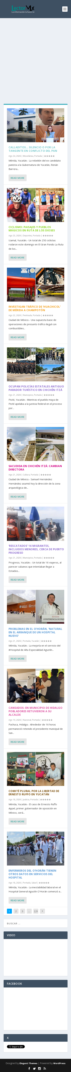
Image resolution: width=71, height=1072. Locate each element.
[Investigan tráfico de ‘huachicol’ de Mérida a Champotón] (35, 284)
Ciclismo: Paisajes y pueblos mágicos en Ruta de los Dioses (32, 228)
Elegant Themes (28, 1063)
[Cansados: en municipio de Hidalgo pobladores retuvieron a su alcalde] (35, 686)
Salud (34, 882)
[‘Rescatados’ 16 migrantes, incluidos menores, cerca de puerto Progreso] (35, 524)
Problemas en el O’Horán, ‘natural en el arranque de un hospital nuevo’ (35, 632)
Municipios (28, 395)
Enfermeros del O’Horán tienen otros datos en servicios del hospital (32, 874)
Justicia (26, 799)
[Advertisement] (35, 55)
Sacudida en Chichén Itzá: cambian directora (35, 467)
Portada (38, 156)
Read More (17, 177)
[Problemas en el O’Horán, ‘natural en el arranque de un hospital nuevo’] (35, 607)
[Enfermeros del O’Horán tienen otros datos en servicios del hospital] (35, 848)
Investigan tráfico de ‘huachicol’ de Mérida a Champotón (35, 308)
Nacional (27, 720)
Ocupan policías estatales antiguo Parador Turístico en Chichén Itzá (36, 388)
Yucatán (35, 641)
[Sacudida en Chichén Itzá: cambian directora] (35, 444)
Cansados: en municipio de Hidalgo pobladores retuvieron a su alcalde (36, 711)
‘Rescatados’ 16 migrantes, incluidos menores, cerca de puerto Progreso (36, 549)
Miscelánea (28, 156)
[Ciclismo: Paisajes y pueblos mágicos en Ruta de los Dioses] (35, 205)
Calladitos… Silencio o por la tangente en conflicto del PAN (33, 149)
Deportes (27, 235)
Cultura (26, 474)
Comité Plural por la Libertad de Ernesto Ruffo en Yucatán (34, 792)
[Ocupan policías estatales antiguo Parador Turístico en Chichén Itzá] (35, 364)
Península (27, 315)
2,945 (36, 914)
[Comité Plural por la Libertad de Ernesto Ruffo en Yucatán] (35, 769)
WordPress (59, 1063)
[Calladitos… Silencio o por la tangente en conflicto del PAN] (35, 125)
